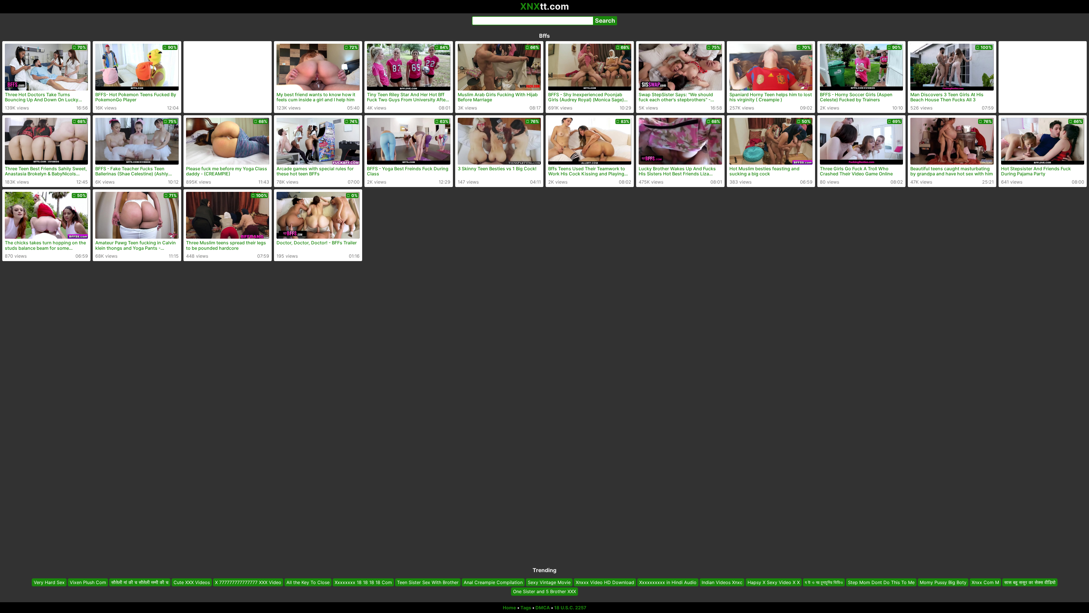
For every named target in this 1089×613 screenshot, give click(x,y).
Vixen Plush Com (88, 582)
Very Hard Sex (49, 582)
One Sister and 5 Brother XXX (544, 592)
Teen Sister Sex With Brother (428, 582)
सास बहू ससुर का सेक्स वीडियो (1030, 582)
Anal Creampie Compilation (493, 582)
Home (509, 607)
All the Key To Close (308, 582)
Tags (525, 607)
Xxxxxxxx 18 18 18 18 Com (363, 582)
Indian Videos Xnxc (722, 582)
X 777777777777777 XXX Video (248, 582)
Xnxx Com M (985, 582)
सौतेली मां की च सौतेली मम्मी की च (139, 582)
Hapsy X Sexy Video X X (774, 582)
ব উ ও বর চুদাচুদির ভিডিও (824, 582)
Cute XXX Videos (192, 582)
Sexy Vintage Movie (549, 582)
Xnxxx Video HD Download (605, 582)
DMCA (542, 607)
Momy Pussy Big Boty (943, 582)
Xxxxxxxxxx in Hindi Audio (668, 582)
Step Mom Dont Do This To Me (881, 582)
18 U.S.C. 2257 (570, 607)
